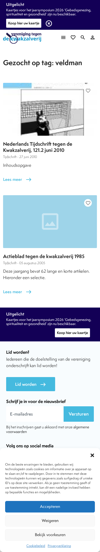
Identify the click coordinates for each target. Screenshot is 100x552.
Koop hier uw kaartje (23, 23)
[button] (92, 454)
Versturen (79, 414)
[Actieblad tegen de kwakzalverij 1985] (50, 221)
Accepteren (50, 506)
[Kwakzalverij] (23, 38)
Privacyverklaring (59, 546)
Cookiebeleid (35, 546)
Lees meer (17, 179)
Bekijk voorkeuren (50, 534)
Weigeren (50, 520)
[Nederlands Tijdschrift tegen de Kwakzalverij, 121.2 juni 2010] (50, 109)
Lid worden (30, 384)
